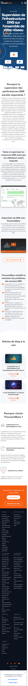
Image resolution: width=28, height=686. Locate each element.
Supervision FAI (5, 590)
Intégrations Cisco (17, 563)
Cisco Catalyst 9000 (18, 559)
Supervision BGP (5, 559)
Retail (15, 525)
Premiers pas (16, 628)
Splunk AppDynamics (18, 586)
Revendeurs (4, 653)
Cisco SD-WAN (17, 564)
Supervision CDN (5, 561)
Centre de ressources (6, 628)
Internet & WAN (5, 530)
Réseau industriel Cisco (18, 561)
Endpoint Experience (6, 525)
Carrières (4, 646)
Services (15, 631)
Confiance (16, 638)
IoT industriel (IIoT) (5, 588)
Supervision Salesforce (18, 584)
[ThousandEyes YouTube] (19, 663)
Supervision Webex (18, 588)
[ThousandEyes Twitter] (11, 663)
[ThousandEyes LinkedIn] (15, 663)
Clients (3, 649)
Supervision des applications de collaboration (5, 565)
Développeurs (5, 619)
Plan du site (13, 668)
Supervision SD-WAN (6, 602)
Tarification (4, 539)
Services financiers (17, 516)
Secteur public (17, 518)
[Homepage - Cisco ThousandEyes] (8, 3)
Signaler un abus (17, 617)
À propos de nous (5, 644)
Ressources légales (13, 666)
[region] (13, 678)
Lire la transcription (13, 260)
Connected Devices (6, 520)
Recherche (4, 629)
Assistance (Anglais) (18, 637)
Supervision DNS (5, 573)
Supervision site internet (7, 604)
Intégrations (4, 534)
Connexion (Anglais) (18, 629)
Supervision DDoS (5, 572)
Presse (3, 651)
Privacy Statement (12, 679)
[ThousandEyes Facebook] (7, 663)
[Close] (24, 672)
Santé (15, 520)
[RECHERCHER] (22, 3)
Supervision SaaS (5, 599)
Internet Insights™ (5, 532)
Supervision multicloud (6, 591)
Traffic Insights (5, 549)
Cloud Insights (5, 518)
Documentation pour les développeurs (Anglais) (19, 623)
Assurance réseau (5, 593)
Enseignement (17, 514)
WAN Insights (4, 550)
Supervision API (5, 557)
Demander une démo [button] (13, 504)
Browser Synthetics (6, 516)
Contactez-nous (5, 647)
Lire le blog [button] (12, 375)
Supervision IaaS (5, 586)
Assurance (4, 514)
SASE (3, 600)
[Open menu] (25, 3)
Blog (3, 617)
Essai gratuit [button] (13, 497)
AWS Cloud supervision (18, 557)
